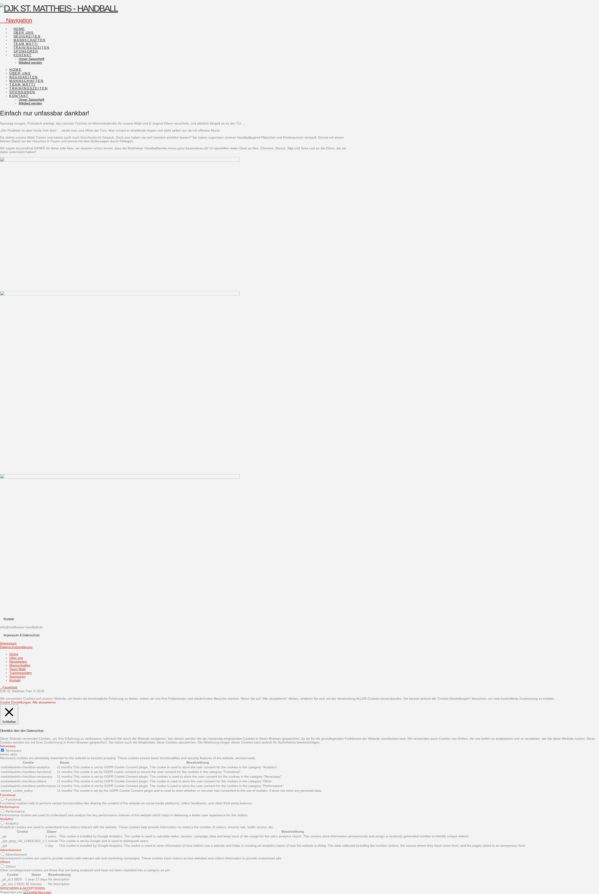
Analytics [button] (6, 819)
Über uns (16, 658)
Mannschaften (19, 665)
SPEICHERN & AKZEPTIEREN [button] (22, 888)
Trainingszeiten (20, 673)
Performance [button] (9, 807)
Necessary (13, 750)
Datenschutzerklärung (16, 647)
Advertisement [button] (10, 850)
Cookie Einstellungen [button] (15, 702)
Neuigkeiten (18, 661)
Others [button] (5, 862)
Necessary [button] (8, 746)
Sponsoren (17, 676)
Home (13, 654)
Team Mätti (17, 669)
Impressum (8, 643)
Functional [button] (7, 795)
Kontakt (15, 680)
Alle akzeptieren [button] (44, 702)
